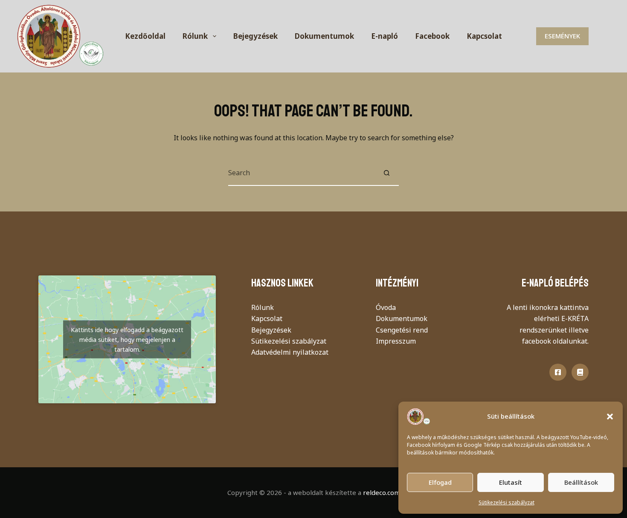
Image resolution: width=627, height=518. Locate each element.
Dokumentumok (324, 36)
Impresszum (396, 341)
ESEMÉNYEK (562, 36)
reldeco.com (381, 492)
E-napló (384, 36)
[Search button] (386, 172)
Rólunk (195, 36)
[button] (610, 416)
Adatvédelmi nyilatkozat (289, 352)
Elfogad (440, 482)
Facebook (432, 36)
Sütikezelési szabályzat (506, 502)
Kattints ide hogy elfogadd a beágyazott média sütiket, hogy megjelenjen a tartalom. (127, 339)
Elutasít (510, 482)
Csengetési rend (402, 330)
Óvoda (386, 307)
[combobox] (301, 172)
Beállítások (581, 482)
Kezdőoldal (145, 36)
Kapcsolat (484, 36)
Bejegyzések (255, 36)
